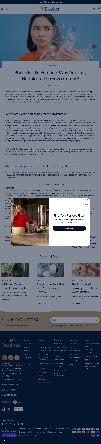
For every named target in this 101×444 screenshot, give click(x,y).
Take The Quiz (69, 228)
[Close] (86, 202)
